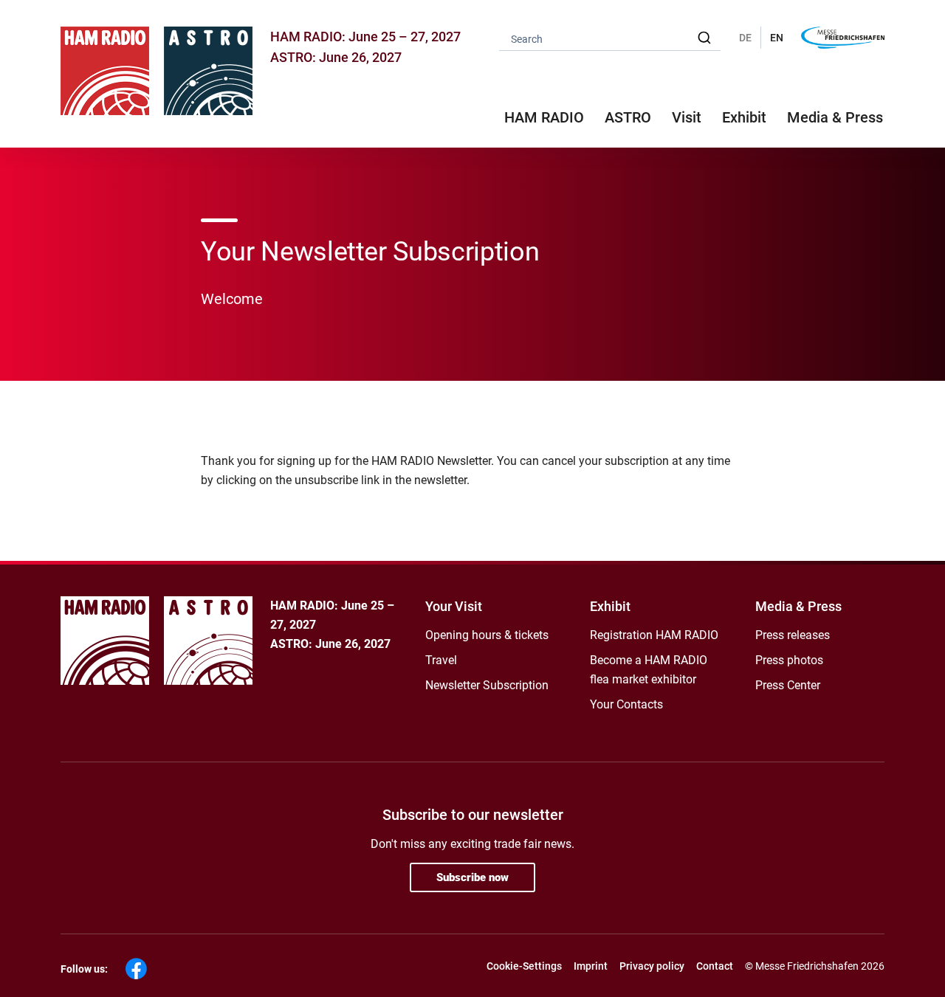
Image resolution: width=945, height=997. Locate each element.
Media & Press (835, 117)
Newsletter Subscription (487, 685)
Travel (441, 660)
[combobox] (610, 38)
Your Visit (453, 606)
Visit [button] (686, 117)
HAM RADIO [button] (544, 117)
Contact (714, 966)
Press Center (787, 685)
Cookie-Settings (524, 966)
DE (745, 38)
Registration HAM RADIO (654, 635)
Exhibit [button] (744, 117)
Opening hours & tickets (487, 635)
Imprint (591, 966)
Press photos (789, 660)
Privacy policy (651, 966)
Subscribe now (472, 877)
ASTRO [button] (628, 117)
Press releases (792, 635)
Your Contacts (626, 704)
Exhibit (610, 606)
